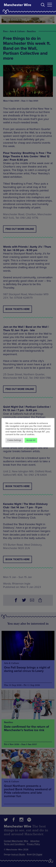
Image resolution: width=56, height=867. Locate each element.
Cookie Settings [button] (14, 440)
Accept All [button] (30, 440)
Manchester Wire (17, 5)
